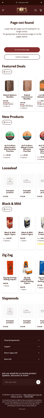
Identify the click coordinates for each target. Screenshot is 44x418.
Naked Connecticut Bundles (27, 97)
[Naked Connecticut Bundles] (27, 85)
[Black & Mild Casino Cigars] (27, 223)
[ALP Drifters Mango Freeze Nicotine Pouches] (27, 136)
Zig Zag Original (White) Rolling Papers (27, 280)
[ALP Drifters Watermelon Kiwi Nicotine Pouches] (10, 136)
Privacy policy (22, 409)
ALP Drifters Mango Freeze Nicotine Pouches (27, 148)
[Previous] (3, 2)
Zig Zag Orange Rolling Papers (10, 278)
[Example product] (10, 181)
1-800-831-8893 (28, 396)
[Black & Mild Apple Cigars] (10, 223)
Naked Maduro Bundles (10, 96)
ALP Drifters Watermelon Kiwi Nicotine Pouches (10, 148)
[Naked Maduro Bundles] (10, 85)
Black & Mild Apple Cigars (10, 233)
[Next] (41, 2)
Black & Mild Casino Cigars (27, 233)
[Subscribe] (38, 382)
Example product (10, 191)
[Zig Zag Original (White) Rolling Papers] (27, 268)
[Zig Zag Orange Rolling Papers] (10, 268)
